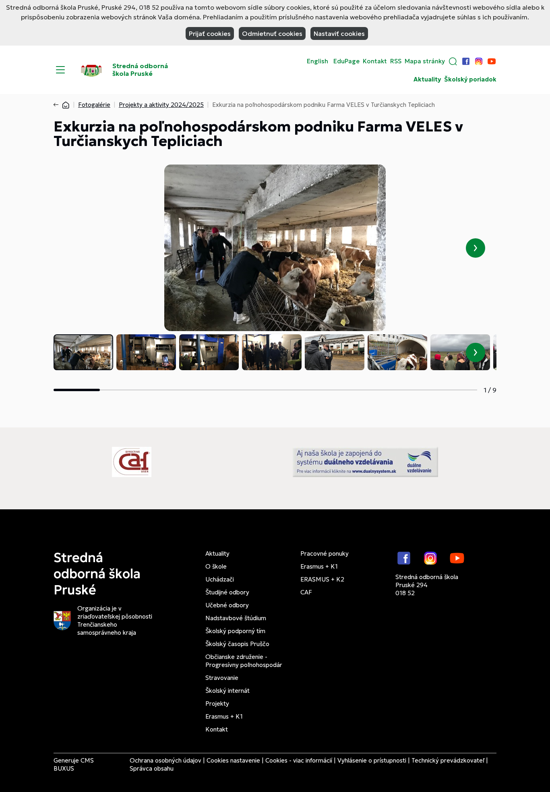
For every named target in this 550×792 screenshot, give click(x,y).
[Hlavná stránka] (66, 104)
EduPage (346, 61)
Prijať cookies (210, 33)
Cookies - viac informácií (298, 760)
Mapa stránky (425, 61)
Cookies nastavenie (233, 760)
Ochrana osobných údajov (165, 760)
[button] (453, 61)
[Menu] (60, 69)
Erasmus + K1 (224, 716)
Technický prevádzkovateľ (447, 760)
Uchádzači (219, 579)
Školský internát (227, 690)
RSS (395, 61)
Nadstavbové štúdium (235, 618)
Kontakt (375, 61)
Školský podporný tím (235, 631)
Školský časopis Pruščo (237, 644)
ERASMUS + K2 (322, 579)
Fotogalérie (94, 104)
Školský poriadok (470, 79)
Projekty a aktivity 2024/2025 (161, 104)
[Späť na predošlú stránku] (58, 105)
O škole (216, 566)
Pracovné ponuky (324, 553)
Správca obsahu (152, 768)
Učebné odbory (227, 605)
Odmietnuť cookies (272, 33)
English (317, 61)
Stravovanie (221, 678)
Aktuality (427, 79)
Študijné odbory (227, 592)
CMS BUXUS (74, 764)
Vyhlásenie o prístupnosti (371, 760)
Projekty (217, 703)
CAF (306, 592)
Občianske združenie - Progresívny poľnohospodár (243, 661)
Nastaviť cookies (339, 33)
